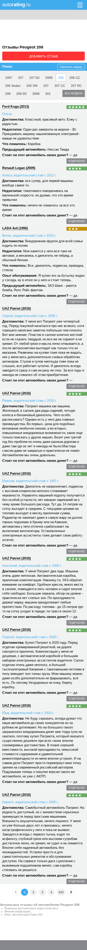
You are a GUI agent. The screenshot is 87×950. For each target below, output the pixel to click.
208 (7, 93)
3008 (35, 93)
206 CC (74, 77)
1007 (8, 77)
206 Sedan (13, 85)
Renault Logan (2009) (18, 168)
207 (46, 85)
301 (48, 93)
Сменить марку (71, 67)
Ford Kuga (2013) (15, 106)
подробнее (76, 161)
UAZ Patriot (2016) (16, 308)
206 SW (31, 85)
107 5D (34, 77)
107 (20, 77)
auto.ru (16, 4)
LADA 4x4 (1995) (15, 228)
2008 (48, 77)
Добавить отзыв (43, 56)
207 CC (59, 85)
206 (61, 77)
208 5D (21, 93)
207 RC (76, 85)
